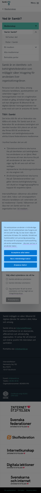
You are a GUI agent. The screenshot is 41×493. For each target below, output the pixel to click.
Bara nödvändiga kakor (20, 259)
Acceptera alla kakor (20, 252)
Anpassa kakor (20, 265)
